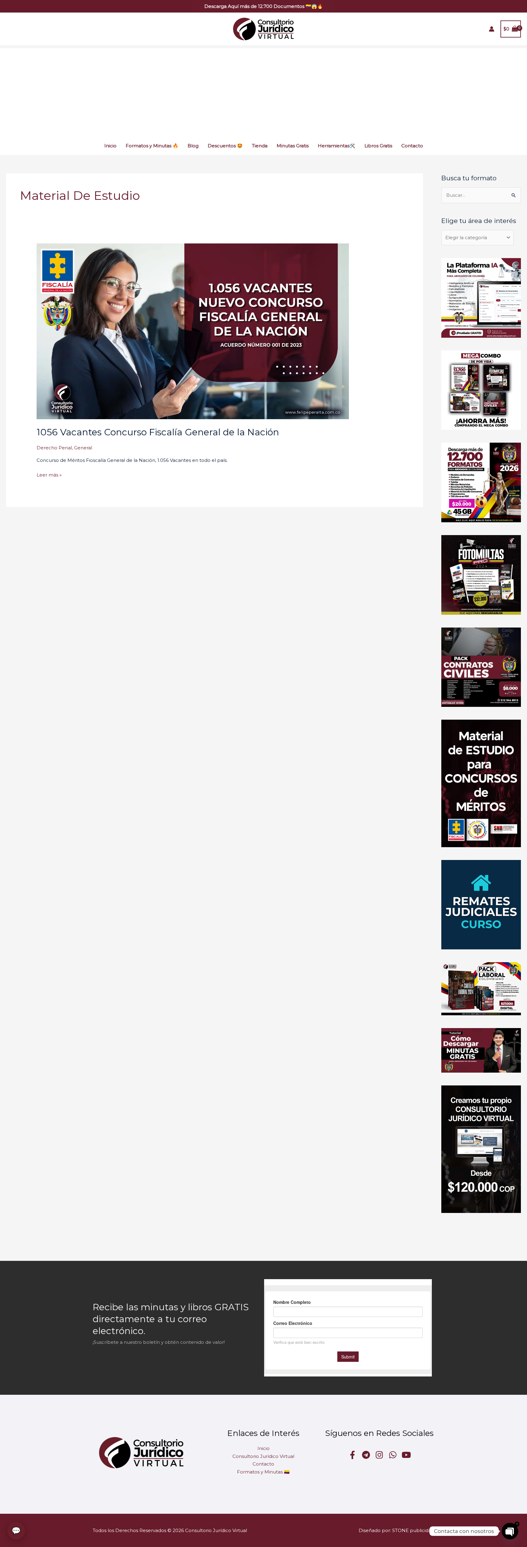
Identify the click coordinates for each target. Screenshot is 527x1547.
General (83, 448)
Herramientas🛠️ (336, 146)
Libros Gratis (378, 146)
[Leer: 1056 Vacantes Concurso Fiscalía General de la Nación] (193, 331)
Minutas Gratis (293, 146)
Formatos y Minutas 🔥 (152, 146)
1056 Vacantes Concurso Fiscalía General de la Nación (158, 432)
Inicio (110, 146)
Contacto (412, 146)
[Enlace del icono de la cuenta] (491, 29)
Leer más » (49, 474)
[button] (263, 6)
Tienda (259, 146)
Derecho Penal (54, 448)
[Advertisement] (263, 91)
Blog (193, 146)
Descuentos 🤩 (225, 146)
